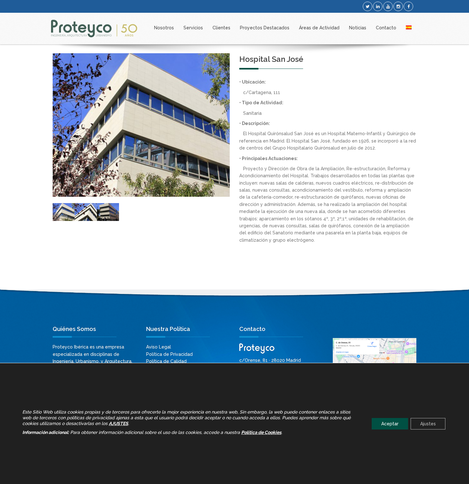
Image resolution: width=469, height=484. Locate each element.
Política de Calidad (166, 361)
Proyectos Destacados (264, 27)
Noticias (357, 27)
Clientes (221, 27)
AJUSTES (118, 423)
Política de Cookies (261, 432)
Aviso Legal (158, 346)
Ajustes (428, 423)
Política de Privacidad (169, 354)
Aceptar (389, 423)
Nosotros (164, 27)
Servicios (193, 27)
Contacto (386, 27)
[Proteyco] (94, 28)
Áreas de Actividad (319, 27)
